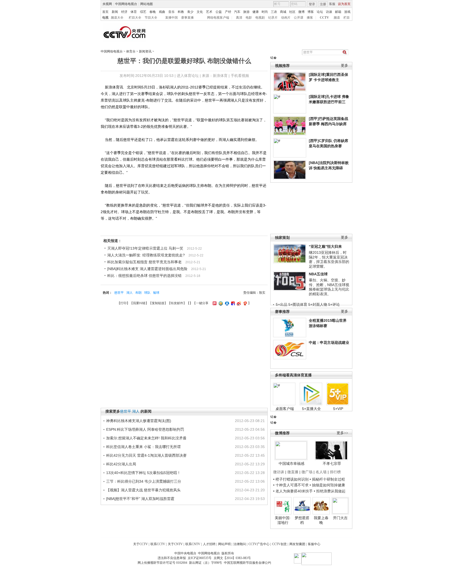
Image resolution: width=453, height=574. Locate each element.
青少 (190, 12)
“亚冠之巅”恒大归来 (325, 246)
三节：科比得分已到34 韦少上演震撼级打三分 (143, 481)
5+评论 (334, 304)
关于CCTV (140, 544)
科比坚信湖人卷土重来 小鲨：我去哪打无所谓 (143, 447)
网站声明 (224, 544)
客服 (332, 4)
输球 (156, 292)
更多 (344, 65)
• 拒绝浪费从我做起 (330, 491)
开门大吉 (340, 518)
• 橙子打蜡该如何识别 (291, 479)
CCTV (324, 17)
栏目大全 (135, 17)
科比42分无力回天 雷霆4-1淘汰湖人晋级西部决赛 (146, 455)
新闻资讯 (145, 51)
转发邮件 (177, 303)
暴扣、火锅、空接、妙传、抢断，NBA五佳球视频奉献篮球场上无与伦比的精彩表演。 (329, 287)
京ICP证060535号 (200, 558)
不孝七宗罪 (332, 463)
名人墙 (321, 472)
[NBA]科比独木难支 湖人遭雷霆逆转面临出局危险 (147, 269)
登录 (312, 4)
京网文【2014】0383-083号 (232, 558)
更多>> (342, 433)
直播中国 (171, 17)
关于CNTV (175, 544)
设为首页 (344, 4)
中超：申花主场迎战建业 (329, 342)
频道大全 (117, 17)
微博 (301, 12)
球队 (147, 292)
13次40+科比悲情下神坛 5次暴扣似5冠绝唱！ (143, 473)
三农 (274, 12)
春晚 (152, 12)
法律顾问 (239, 544)
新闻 (115, 12)
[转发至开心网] (214, 303)
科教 (181, 12)
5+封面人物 (317, 304)
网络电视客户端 (218, 17)
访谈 (329, 12)
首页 (105, 12)
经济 (124, 12)
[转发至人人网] (226, 303)
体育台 (131, 51)
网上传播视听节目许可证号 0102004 (162, 563)
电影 (249, 17)
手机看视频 (240, 75)
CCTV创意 (279, 544)
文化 (200, 12)
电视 (105, 17)
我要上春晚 (321, 520)
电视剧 (260, 17)
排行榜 (335, 472)
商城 (283, 12)
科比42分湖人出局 (121, 464)
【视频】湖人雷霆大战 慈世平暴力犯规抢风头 (143, 490)
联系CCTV (157, 544)
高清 (239, 17)
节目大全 (151, 17)
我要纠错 (139, 303)
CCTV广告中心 (259, 544)
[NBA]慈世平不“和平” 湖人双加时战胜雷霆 (140, 499)
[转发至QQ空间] (220, 303)
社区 (292, 12)
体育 (134, 12)
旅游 (246, 12)
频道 (337, 17)
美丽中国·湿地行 (283, 520)
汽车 (237, 12)
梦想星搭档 (302, 520)
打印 (123, 303)
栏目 (346, 17)
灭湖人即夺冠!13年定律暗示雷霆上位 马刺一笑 (145, 248)
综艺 (143, 12)
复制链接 (158, 303)
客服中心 (314, 544)
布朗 (138, 292)
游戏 (347, 12)
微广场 (306, 472)
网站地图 (146, 4)
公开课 (298, 17)
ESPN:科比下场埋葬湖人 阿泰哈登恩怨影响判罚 (145, 429)
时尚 (265, 12)
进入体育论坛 (188, 75)
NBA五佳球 (318, 274)
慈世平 (119, 292)
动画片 (285, 17)
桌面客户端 (285, 409)
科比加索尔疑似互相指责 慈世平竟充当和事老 (144, 262)
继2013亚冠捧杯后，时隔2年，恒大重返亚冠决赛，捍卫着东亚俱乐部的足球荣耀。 (329, 259)
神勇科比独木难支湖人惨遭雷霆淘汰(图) (138, 421)
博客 (311, 12)
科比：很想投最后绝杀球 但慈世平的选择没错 (144, 275)
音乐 (171, 12)
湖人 (129, 292)
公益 (218, 12)
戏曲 (162, 12)
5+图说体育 (297, 304)
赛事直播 (187, 17)
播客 (310, 17)
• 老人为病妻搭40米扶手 (293, 491)
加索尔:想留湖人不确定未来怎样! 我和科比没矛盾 (146, 438)
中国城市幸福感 (291, 463)
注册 (323, 4)
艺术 (209, 12)
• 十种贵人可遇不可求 (291, 485)
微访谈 (278, 472)
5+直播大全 (311, 409)
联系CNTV (192, 544)
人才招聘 (209, 544)
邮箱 (338, 12)
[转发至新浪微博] (238, 303)
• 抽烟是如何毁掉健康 (327, 485)
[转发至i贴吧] (232, 303)
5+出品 (281, 304)
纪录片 (273, 17)
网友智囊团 (297, 544)
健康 (255, 12)
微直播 (292, 472)
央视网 (107, 4)
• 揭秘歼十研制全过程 (327, 479)
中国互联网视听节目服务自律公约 (247, 563)
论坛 (320, 12)
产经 (228, 12)
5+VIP (338, 409)
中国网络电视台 (126, 4)
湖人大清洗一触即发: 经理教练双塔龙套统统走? (146, 255)
